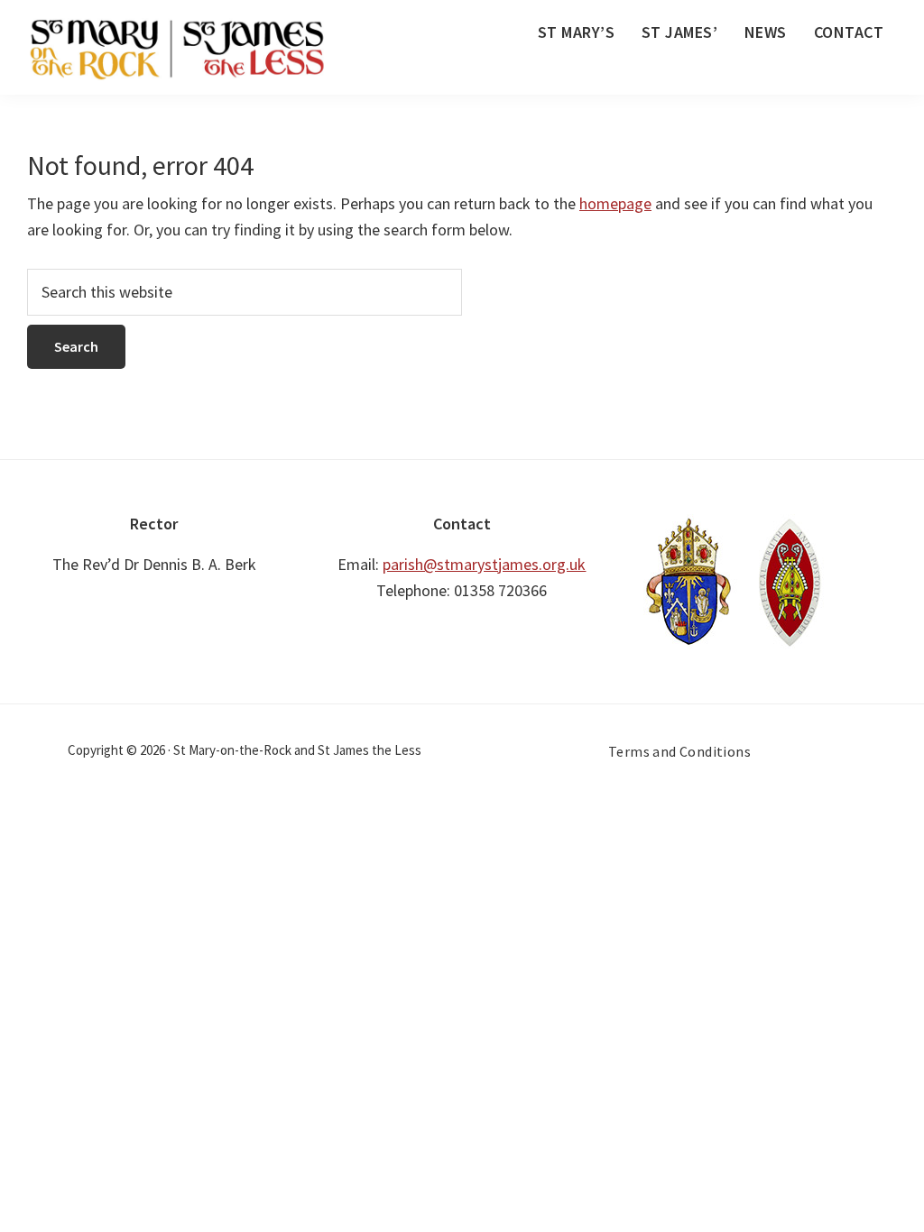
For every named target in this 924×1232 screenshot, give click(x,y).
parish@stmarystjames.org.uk (484, 564)
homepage (615, 203)
